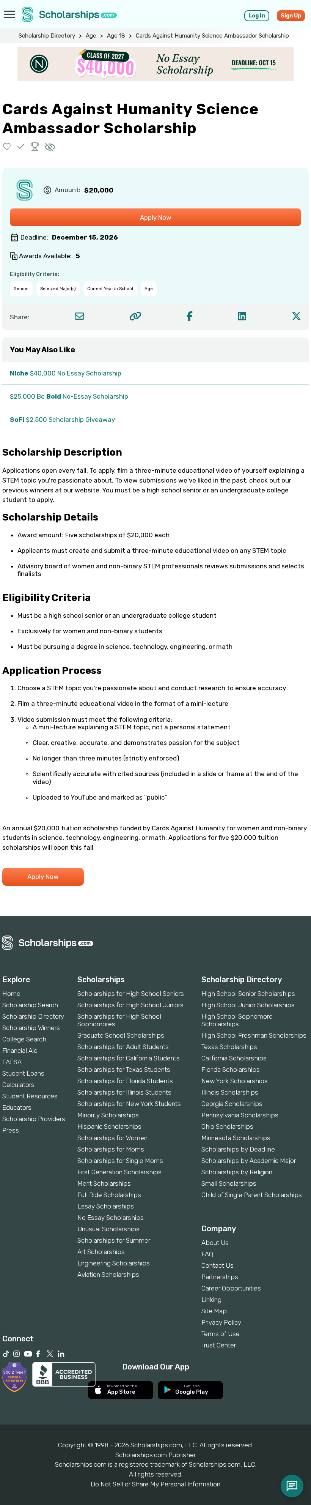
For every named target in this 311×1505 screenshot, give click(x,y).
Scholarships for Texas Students (123, 1069)
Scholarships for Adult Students (123, 1047)
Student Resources (30, 1096)
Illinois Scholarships (229, 1092)
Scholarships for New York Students (129, 1103)
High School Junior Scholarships (248, 1005)
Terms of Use (220, 1334)
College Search (24, 1039)
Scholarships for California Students (128, 1058)
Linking (211, 1299)
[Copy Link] (135, 316)
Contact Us (217, 1265)
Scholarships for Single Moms (120, 1160)
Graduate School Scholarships (120, 1035)
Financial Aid (20, 1050)
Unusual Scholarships (108, 1229)
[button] (7, 146)
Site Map (214, 1311)
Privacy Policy (221, 1322)
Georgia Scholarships (231, 1103)
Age (91, 35)
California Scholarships (234, 1058)
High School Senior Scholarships (248, 993)
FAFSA (12, 1062)
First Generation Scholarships (119, 1172)
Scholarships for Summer (113, 1240)
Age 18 (116, 35)
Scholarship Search (30, 1005)
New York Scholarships (234, 1081)
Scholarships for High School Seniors (130, 993)
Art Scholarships (101, 1252)
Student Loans (23, 1073)
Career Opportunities (231, 1288)
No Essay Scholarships (110, 1217)
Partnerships (219, 1277)
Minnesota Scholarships (235, 1138)
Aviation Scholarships (108, 1274)
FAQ (207, 1254)
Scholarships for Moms (110, 1149)
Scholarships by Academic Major (248, 1160)
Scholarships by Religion (236, 1172)
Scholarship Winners (31, 1028)
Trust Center (218, 1345)
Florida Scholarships (230, 1069)
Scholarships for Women (112, 1138)
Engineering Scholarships (113, 1263)
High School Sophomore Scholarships (237, 1020)
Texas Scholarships (229, 1047)
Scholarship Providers (33, 1119)
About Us (215, 1242)
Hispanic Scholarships (109, 1126)
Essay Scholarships (105, 1206)
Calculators (18, 1085)
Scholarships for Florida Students (125, 1081)
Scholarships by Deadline (238, 1149)
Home (11, 993)
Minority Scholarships (108, 1115)
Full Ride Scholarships (109, 1195)
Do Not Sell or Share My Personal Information (155, 1484)
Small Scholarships (228, 1183)
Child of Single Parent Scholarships (251, 1195)
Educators (16, 1107)
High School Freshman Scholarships (253, 1035)
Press (10, 1130)
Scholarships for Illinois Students (124, 1092)
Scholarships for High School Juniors (130, 1005)
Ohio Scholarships (227, 1126)
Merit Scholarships (104, 1183)
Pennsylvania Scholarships (239, 1115)
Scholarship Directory (47, 35)
